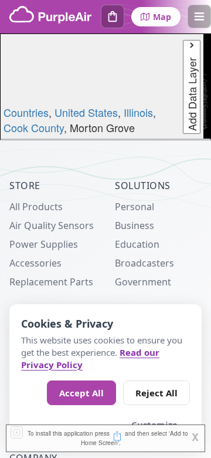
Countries (26, 112)
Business (134, 225)
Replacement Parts (51, 281)
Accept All (81, 393)
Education (137, 244)
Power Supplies (43, 244)
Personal (134, 206)
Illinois (138, 112)
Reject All (156, 393)
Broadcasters (144, 263)
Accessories (35, 263)
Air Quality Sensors (51, 225)
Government (143, 281)
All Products (36, 206)
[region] (105, 86)
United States (86, 112)
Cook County (34, 127)
